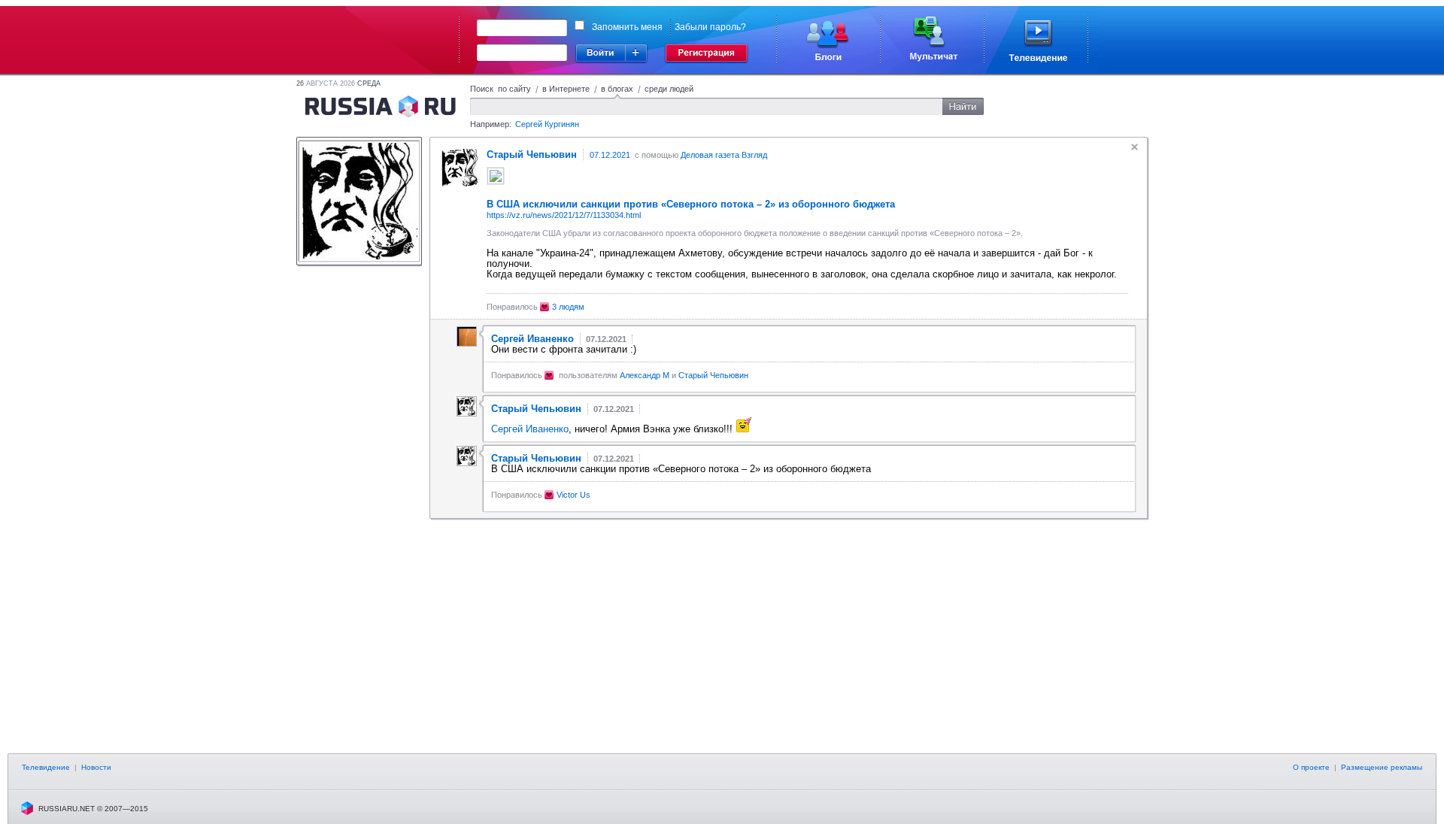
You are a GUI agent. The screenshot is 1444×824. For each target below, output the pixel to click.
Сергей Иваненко (530, 429)
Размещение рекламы (1381, 767)
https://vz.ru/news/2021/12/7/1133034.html (564, 215)
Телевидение (46, 767)
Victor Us (573, 494)
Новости (96, 767)
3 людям (568, 306)
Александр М (644, 375)
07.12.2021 (610, 154)
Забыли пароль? (710, 27)
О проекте (1311, 767)
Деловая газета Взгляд (724, 154)
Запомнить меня (627, 27)
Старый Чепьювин (713, 375)
